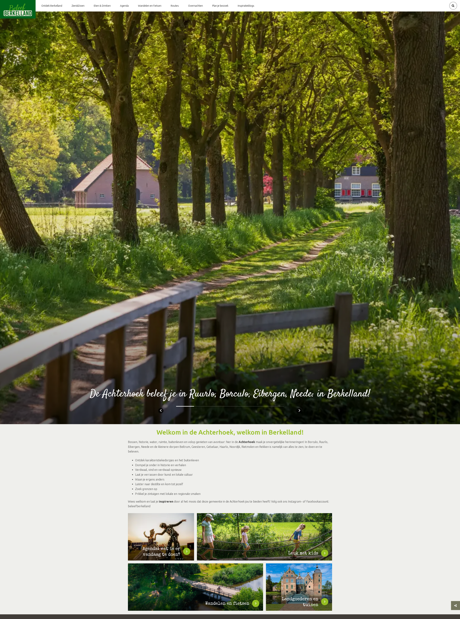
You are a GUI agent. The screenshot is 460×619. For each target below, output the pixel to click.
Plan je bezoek (220, 5)
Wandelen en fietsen (149, 5)
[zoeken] (453, 6)
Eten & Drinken (102, 5)
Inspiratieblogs (246, 5)
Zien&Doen (78, 5)
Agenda (124, 5)
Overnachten (195, 5)
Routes (175, 5)
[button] (161, 410)
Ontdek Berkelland (51, 5)
